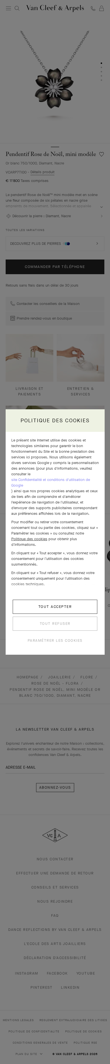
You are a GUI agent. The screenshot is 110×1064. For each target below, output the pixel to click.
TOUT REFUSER (55, 623)
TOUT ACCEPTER (55, 606)
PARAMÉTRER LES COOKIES (55, 640)
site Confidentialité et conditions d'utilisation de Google (50, 482)
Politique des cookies (29, 539)
